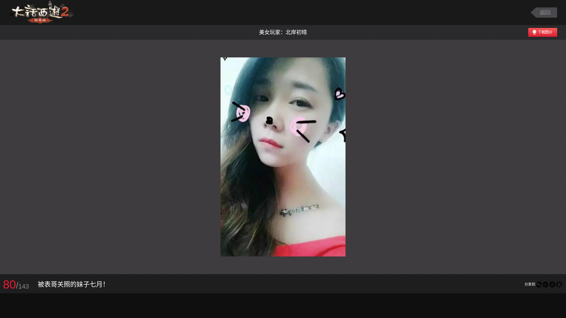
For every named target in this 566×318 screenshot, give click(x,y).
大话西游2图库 (42, 12)
